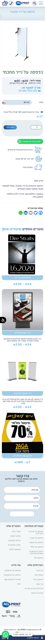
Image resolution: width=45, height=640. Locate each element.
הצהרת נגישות (37, 592)
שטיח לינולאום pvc (13, 579)
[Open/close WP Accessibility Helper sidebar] (3, 320)
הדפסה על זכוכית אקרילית (36, 532)
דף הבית (39, 570)
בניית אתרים (25, 633)
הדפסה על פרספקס (12, 570)
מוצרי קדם (16, 531)
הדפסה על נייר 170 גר (22, 456)
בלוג (19, 584)
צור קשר (39, 584)
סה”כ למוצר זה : (31, 87)
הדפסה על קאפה (36, 542)
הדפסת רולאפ (15, 549)
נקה (4, 103)
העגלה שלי (38, 575)
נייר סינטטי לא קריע (23, 393)
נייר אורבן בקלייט (22, 333)
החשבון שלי (38, 579)
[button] (5, 634)
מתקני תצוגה (15, 535)
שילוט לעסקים (14, 540)
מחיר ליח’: (35, 81)
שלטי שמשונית (14, 544)
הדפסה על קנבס (36, 537)
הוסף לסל (10, 127)
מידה (41, 102)
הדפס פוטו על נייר (22, 277)
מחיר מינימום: (34, 83)
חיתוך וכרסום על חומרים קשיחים (36, 552)
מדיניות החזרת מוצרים (34, 588)
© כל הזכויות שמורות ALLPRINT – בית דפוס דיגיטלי (22, 629)
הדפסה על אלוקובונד (12, 575)
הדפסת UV (38, 557)
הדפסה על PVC (36, 546)
